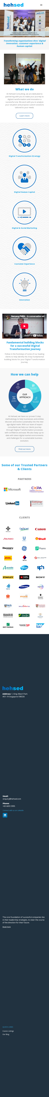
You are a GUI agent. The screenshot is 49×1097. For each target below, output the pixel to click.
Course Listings (8, 1031)
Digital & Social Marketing (24, 228)
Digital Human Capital (24, 192)
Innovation (24, 300)
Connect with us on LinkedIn (13, 810)
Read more (7, 927)
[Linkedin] (5, 815)
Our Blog (6, 1034)
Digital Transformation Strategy (24, 156)
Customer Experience (24, 264)
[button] (41, 5)
